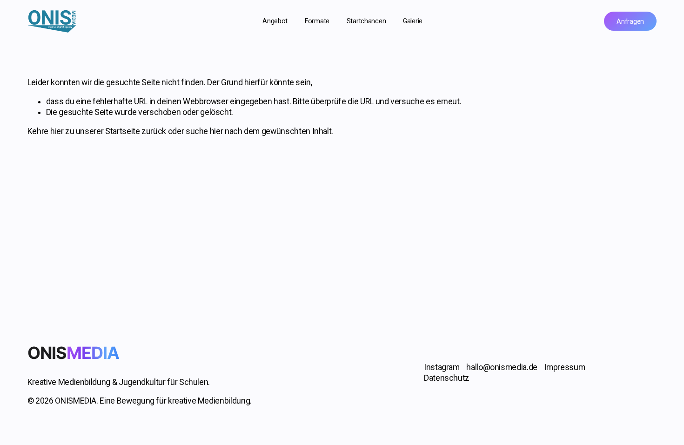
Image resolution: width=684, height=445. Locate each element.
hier (57, 131)
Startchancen (366, 21)
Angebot (275, 21)
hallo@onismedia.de (501, 367)
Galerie (412, 21)
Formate (317, 21)
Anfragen (630, 21)
